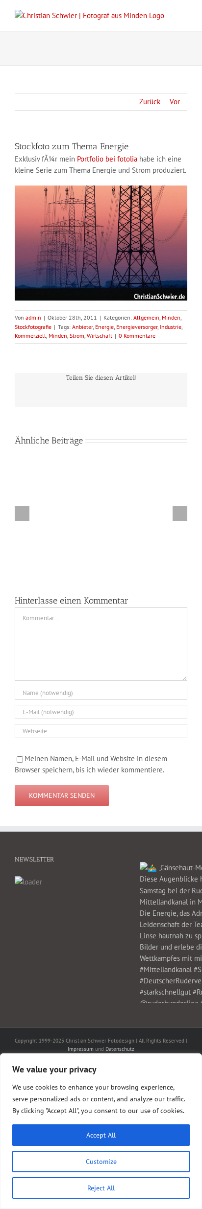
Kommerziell (30, 335)
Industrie (170, 326)
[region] (101, 1131)
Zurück (149, 101)
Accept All (101, 1135)
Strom (77, 335)
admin (33, 317)
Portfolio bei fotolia (107, 158)
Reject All (101, 1188)
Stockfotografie (33, 326)
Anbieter (82, 326)
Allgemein (146, 317)
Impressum (81, 1049)
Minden (171, 317)
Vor (175, 101)
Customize (101, 1161)
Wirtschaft (99, 335)
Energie (104, 326)
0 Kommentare (137, 335)
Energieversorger (136, 326)
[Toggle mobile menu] (183, 15)
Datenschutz (119, 1049)
